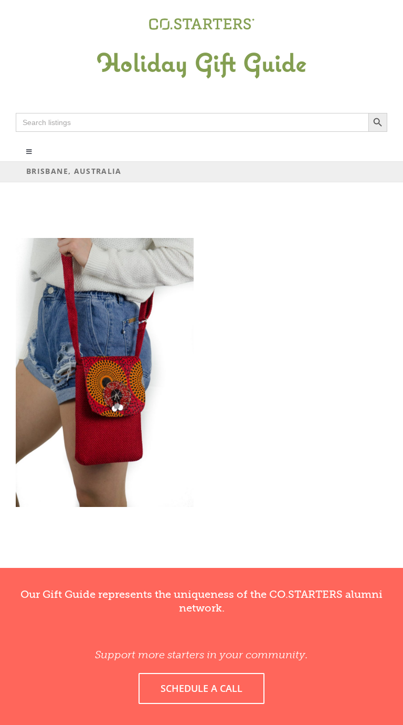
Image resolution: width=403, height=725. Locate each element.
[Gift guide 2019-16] (201, 40)
